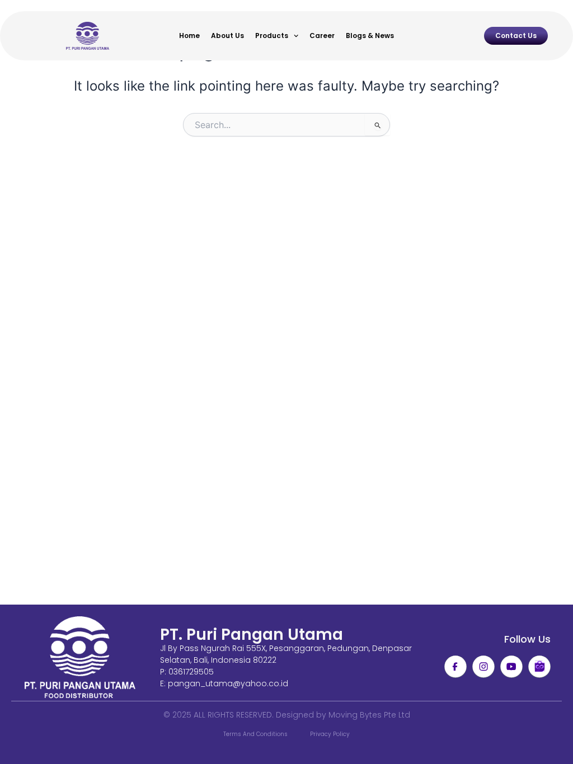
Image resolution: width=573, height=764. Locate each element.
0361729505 (191, 671)
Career (322, 35)
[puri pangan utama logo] (80, 658)
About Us (227, 35)
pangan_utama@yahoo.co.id (228, 683)
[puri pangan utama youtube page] (511, 666)
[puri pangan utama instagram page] (483, 666)
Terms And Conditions (255, 734)
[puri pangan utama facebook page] (455, 666)
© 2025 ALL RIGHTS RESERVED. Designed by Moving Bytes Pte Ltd (286, 714)
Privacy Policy (330, 734)
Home (189, 35)
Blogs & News (370, 35)
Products (271, 35)
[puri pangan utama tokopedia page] (539, 666)
